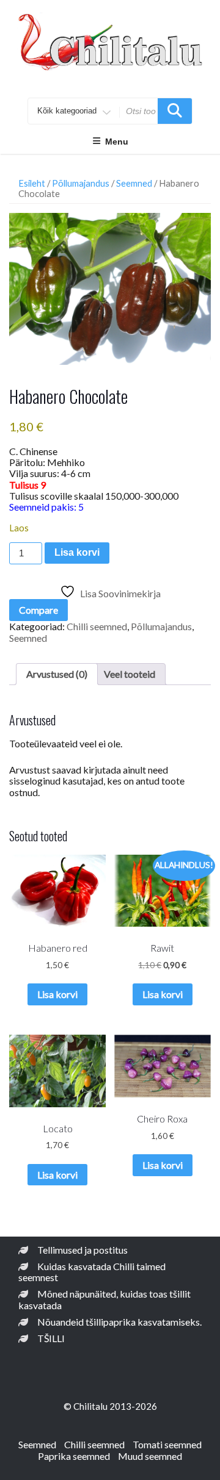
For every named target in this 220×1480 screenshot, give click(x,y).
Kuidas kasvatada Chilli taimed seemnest (92, 1271)
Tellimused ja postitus (82, 1249)
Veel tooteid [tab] (129, 674)
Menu (116, 141)
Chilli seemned (97, 626)
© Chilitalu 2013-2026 (110, 1406)
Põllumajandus (80, 183)
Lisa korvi (77, 552)
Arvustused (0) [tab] (56, 674)
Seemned (134, 183)
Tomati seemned (167, 1444)
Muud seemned (150, 1456)
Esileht (31, 183)
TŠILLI (51, 1338)
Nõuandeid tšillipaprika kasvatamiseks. (119, 1321)
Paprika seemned (74, 1456)
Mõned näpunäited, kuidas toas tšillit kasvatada (104, 1299)
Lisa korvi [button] (57, 994)
